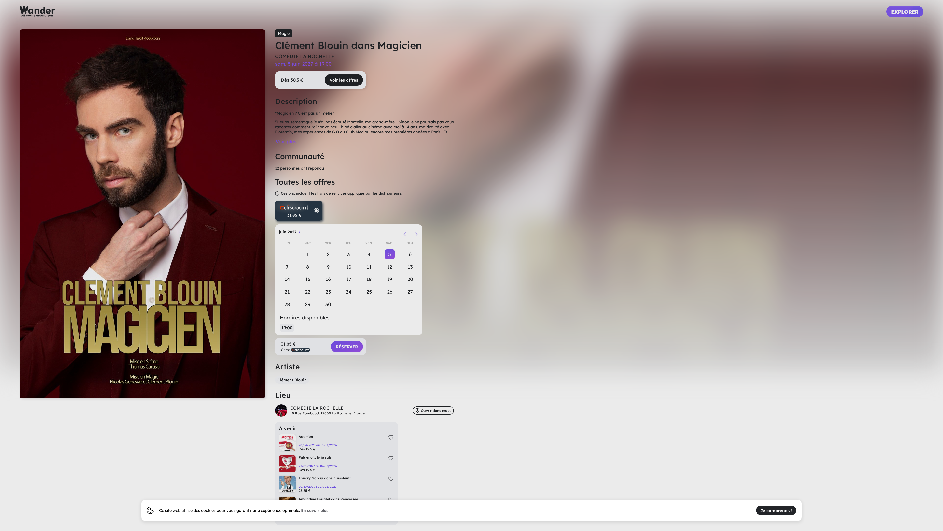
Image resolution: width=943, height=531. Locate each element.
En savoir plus (314, 510)
